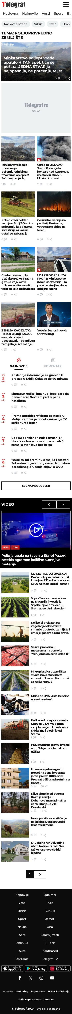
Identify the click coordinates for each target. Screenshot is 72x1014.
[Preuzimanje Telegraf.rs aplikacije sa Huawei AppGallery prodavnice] (60, 968)
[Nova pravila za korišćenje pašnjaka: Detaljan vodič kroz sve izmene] (15, 827)
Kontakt (49, 999)
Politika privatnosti (30, 999)
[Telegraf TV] (52, 978)
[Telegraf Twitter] (31, 978)
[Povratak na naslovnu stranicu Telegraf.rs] (13, 5)
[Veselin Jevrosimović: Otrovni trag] (54, 314)
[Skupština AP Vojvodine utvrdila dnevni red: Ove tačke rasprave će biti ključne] (15, 851)
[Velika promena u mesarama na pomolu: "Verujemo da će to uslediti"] (15, 655)
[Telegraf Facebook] (20, 978)
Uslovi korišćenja (58, 991)
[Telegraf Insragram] (41, 978)
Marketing (21, 991)
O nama (8, 991)
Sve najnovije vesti (36, 485)
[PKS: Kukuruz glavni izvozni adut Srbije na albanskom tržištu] (15, 753)
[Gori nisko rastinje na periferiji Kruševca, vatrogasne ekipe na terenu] (54, 203)
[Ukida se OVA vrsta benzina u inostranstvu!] (15, 704)
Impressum (38, 991)
